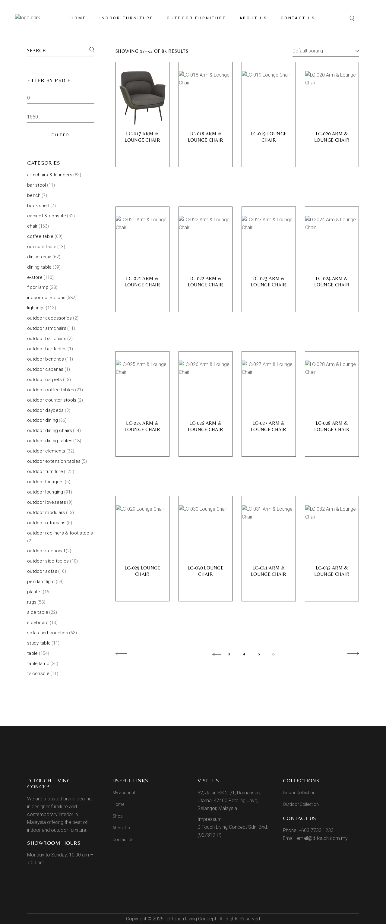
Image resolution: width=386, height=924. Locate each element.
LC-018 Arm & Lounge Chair (205, 137)
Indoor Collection (299, 792)
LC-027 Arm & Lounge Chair (268, 426)
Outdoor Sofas (42, 571)
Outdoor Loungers (45, 481)
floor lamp (38, 287)
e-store (35, 277)
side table (37, 612)
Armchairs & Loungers (49, 175)
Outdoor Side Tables (48, 561)
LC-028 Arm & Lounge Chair (332, 426)
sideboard (38, 622)
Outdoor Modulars (46, 512)
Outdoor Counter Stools (52, 400)
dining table (39, 267)
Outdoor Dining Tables (49, 440)
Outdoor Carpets (44, 379)
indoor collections (46, 297)
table (32, 653)
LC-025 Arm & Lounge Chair (142, 426)
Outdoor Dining (42, 420)
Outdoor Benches (45, 359)
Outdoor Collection (301, 804)
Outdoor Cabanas (45, 369)
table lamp (38, 663)
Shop (117, 816)
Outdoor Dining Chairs (49, 430)
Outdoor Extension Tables (54, 461)
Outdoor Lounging (45, 492)
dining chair (39, 257)
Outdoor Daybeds (45, 410)
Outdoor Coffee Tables (50, 390)
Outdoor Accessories (49, 318)
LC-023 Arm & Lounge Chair (268, 282)
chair (32, 226)
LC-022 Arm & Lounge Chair (205, 282)
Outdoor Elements (46, 451)
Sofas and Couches (47, 632)
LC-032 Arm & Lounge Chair (332, 571)
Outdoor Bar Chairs (46, 338)
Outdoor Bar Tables (47, 349)
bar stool (36, 185)
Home (118, 804)
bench (34, 195)
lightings (36, 308)
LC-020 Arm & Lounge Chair (332, 137)
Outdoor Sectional (46, 550)
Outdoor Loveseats (46, 502)
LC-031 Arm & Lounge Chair (268, 571)
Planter (34, 591)
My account (123, 792)
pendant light (41, 581)
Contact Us (123, 839)
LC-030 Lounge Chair (205, 571)
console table (41, 246)
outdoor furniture (45, 471)
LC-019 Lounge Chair (268, 137)
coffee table (40, 236)
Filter (61, 135)
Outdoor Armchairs (46, 328)
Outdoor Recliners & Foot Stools (60, 533)
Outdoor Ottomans (46, 522)
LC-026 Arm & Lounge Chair (205, 426)
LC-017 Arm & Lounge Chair (142, 137)
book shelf (38, 205)
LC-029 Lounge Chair (142, 571)
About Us (121, 827)
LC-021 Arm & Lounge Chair (142, 282)
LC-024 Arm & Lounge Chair (332, 282)
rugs (31, 602)
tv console (38, 673)
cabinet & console (46, 216)
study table (39, 643)
